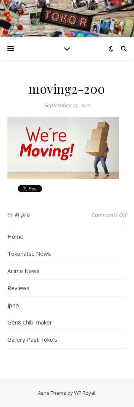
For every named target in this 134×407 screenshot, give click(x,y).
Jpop (13, 305)
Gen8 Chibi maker (29, 322)
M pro (22, 214)
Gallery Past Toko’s (32, 339)
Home (15, 236)
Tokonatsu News (29, 253)
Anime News (23, 270)
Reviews (18, 288)
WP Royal (84, 392)
